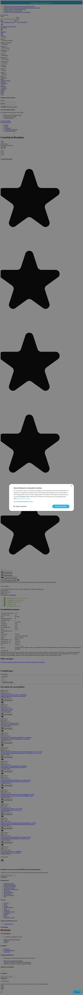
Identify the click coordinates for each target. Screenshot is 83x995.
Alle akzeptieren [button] (60, 506)
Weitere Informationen (24, 498)
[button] (41, 501)
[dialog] (41, 497)
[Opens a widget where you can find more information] (76, 992)
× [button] (71, 485)
